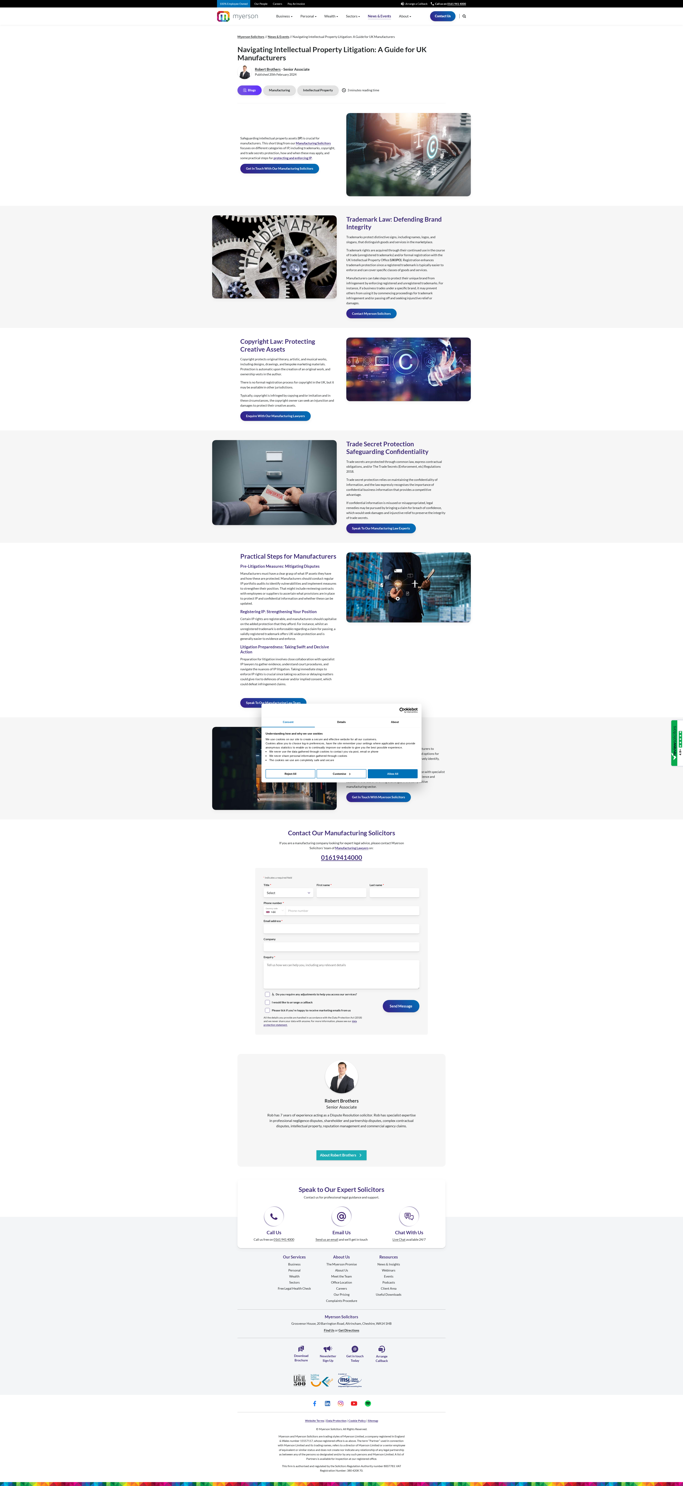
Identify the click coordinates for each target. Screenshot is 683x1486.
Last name (376, 885)
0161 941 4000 (456, 3)
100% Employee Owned (234, 3)
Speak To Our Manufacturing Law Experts (381, 528)
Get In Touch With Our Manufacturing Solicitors (279, 168)
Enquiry (269, 957)
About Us (341, 1270)
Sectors (294, 1282)
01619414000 (341, 857)
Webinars (388, 1270)
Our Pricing (342, 1294)
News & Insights (388, 1264)
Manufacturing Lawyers (352, 848)
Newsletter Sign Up (328, 1358)
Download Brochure (301, 1358)
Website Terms (314, 1420)
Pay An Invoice (296, 3)
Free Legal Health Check (294, 1288)
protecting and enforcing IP (293, 158)
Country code (272, 908)
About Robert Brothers (338, 1155)
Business (294, 1264)
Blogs (252, 90)
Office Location (341, 1282)
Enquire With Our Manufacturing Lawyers (275, 416)
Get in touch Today (355, 1358)
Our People (261, 3)
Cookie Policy (357, 1420)
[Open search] (464, 16)
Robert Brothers (268, 69)
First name (323, 885)
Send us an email (327, 1239)
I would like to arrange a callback (292, 1002)
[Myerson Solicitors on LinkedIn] (327, 1403)
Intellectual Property (318, 90)
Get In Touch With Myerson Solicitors (378, 797)
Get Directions (348, 1330)
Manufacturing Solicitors (313, 143)
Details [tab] (341, 721)
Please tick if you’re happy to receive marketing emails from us (311, 1010)
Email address (272, 921)
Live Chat (399, 1239)
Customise (339, 773)
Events (388, 1276)
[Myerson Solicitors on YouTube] (354, 1403)
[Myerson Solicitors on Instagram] (340, 1403)
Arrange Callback (382, 1358)
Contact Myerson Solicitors (371, 313)
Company (270, 939)
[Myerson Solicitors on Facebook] (314, 1403)
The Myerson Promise (341, 1264)
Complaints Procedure (341, 1301)
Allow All (392, 773)
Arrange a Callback (416, 3)
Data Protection (336, 1420)
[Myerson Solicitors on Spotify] (368, 1403)
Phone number (273, 903)
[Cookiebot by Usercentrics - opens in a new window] (402, 710)
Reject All (290, 773)
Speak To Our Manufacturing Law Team (273, 703)
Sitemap (373, 1420)
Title (266, 885)
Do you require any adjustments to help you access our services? (316, 994)
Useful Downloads (388, 1294)
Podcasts (388, 1282)
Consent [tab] (288, 721)
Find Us (329, 1330)
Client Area (388, 1288)
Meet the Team (341, 1276)
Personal (294, 1270)
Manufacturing (279, 90)
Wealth (294, 1276)
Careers (277, 3)
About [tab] (395, 721)
